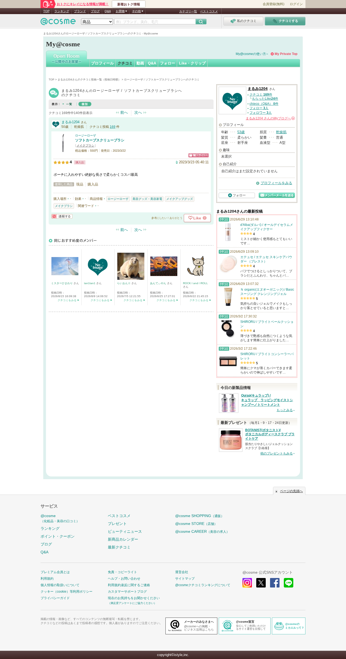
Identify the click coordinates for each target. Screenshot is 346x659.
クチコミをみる (67, 300)
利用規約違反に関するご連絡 (129, 585)
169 (112, 127)
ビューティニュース (125, 531)
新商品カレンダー (123, 539)
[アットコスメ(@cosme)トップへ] (58, 23)
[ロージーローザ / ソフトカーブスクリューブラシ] (63, 150)
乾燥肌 (281, 132)
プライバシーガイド (55, 598)
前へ (124, 112)
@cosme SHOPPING (199, 516)
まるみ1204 (70, 122)
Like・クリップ (192, 63)
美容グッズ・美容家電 (147, 198)
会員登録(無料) (273, 4)
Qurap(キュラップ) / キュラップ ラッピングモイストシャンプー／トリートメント (267, 400)
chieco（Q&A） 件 (263, 104)
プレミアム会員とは (55, 572)
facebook (275, 582)
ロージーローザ (85, 135)
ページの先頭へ (291, 491)
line (288, 582)
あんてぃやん (158, 283)
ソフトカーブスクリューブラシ (99, 140)
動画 (140, 63)
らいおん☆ (124, 283)
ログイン (296, 4)
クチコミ (125, 63)
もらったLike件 (265, 98)
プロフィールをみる (276, 183)
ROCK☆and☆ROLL (195, 283)
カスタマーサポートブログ (127, 591)
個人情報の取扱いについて (60, 585)
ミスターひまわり (62, 283)
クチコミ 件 (260, 94)
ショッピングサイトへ (198, 155)
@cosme (60, 518)
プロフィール (102, 63)
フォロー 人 (258, 108)
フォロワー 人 (260, 113)
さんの (270, 118)
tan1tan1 (90, 283)
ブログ (95, 11)
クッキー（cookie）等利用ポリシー (66, 591)
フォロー (167, 63)
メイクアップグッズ (179, 198)
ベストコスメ (209, 11)
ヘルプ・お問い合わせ (124, 578)
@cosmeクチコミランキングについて (202, 585)
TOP (46, 11)
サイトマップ (185, 578)
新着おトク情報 (128, 4)
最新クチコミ (119, 547)
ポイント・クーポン (58, 536)
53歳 (241, 132)
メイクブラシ (85, 145)
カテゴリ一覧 (188, 11)
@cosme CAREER (202, 531)
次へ (138, 112)
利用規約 (47, 578)
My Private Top (286, 54)
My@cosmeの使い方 (251, 54)
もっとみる (285, 410)
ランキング (61, 11)
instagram (247, 582)
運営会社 (181, 572)
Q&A (108, 11)
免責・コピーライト (122, 572)
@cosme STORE (196, 523)
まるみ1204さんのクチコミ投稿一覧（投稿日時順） (89, 79)
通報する (61, 216)
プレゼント (117, 523)
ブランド (80, 11)
